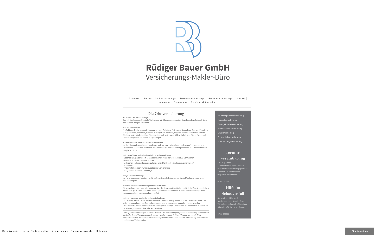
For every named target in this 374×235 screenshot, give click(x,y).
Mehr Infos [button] (101, 231)
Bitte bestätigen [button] (360, 231)
